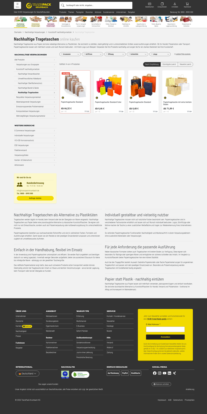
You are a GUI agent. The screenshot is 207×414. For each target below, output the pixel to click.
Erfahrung (80, 316)
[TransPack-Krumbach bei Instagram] (159, 373)
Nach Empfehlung (152, 64)
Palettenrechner (52, 347)
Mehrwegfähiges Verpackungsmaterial (30, 116)
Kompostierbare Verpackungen (28, 111)
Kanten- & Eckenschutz (23, 160)
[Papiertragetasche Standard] (65, 97)
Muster (109, 331)
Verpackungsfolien (21, 155)
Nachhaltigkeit (21, 331)
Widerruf (110, 347)
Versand (110, 342)
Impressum (162, 400)
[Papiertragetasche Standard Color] (99, 97)
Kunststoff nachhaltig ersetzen (28, 69)
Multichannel (81, 321)
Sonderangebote (52, 321)
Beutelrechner (51, 352)
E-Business (80, 326)
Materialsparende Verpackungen (28, 102)
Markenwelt (50, 331)
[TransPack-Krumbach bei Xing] (174, 373)
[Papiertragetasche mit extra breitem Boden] (167, 97)
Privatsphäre (189, 400)
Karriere (23, 326)
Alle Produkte (19, 60)
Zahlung (110, 352)
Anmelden (165, 337)
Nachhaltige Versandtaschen (29, 74)
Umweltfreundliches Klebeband (29, 78)
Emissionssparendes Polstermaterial (29, 106)
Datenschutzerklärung (174, 353)
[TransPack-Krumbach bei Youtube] (164, 373)
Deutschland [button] (27, 373)
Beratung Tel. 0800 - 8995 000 (181, 12)
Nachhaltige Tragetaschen (28, 92)
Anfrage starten (35, 198)
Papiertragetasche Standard (72, 102)
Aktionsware (19, 165)
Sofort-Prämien (82, 331)
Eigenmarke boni (52, 326)
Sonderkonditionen (83, 342)
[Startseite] (39, 5)
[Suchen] (62, 5)
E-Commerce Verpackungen (24, 130)
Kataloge (110, 326)
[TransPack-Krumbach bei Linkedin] (169, 373)
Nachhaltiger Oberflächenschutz (30, 83)
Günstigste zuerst (169, 64)
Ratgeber (19, 348)
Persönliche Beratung (84, 357)
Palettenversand (20, 150)
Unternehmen (21, 316)
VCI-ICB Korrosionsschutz (24, 140)
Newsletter (111, 321)
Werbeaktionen (51, 316)
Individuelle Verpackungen (24, 135)
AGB (169, 400)
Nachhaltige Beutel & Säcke (28, 88)
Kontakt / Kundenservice (116, 316)
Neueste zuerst (185, 64)
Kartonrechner (51, 342)
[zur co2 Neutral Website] (80, 375)
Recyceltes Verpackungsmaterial (28, 97)
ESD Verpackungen (21, 145)
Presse (18, 336)
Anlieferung (190, 389)
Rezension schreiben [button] (162, 384)
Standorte (19, 321)
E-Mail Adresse (152, 324)
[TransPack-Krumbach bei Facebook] (154, 373)
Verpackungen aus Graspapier (27, 64)
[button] (17, 5)
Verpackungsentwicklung (85, 347)
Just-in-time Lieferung (84, 352)
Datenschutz (178, 400)
